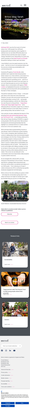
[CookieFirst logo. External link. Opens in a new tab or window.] (1, 391)
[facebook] (2, 350)
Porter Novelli (16, 72)
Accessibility (4, 383)
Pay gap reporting (5, 381)
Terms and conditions (6, 386)
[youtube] (14, 350)
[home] (6, 5)
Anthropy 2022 (5, 47)
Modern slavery (4, 378)
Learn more (7, 264)
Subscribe (9, 214)
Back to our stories (9, 222)
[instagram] (6, 350)
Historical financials (5, 369)
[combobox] (11, 345)
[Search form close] (21, 6)
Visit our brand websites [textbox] (10, 346)
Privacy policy (4, 372)
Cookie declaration (5, 375)
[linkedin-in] (10, 350)
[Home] (4, 341)
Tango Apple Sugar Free (14, 105)
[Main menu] (25, 5)
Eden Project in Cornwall (20, 58)
